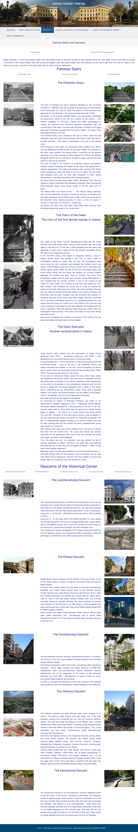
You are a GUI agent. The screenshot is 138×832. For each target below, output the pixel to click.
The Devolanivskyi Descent (69, 471)
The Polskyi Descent (42, 471)
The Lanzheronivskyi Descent (15, 471)
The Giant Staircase (113, 74)
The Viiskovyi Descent (96, 471)
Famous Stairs (35, 52)
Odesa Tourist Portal (69, 3)
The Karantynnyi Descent (122, 471)
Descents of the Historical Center (102, 52)
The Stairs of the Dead (69, 74)
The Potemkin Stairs (24, 74)
